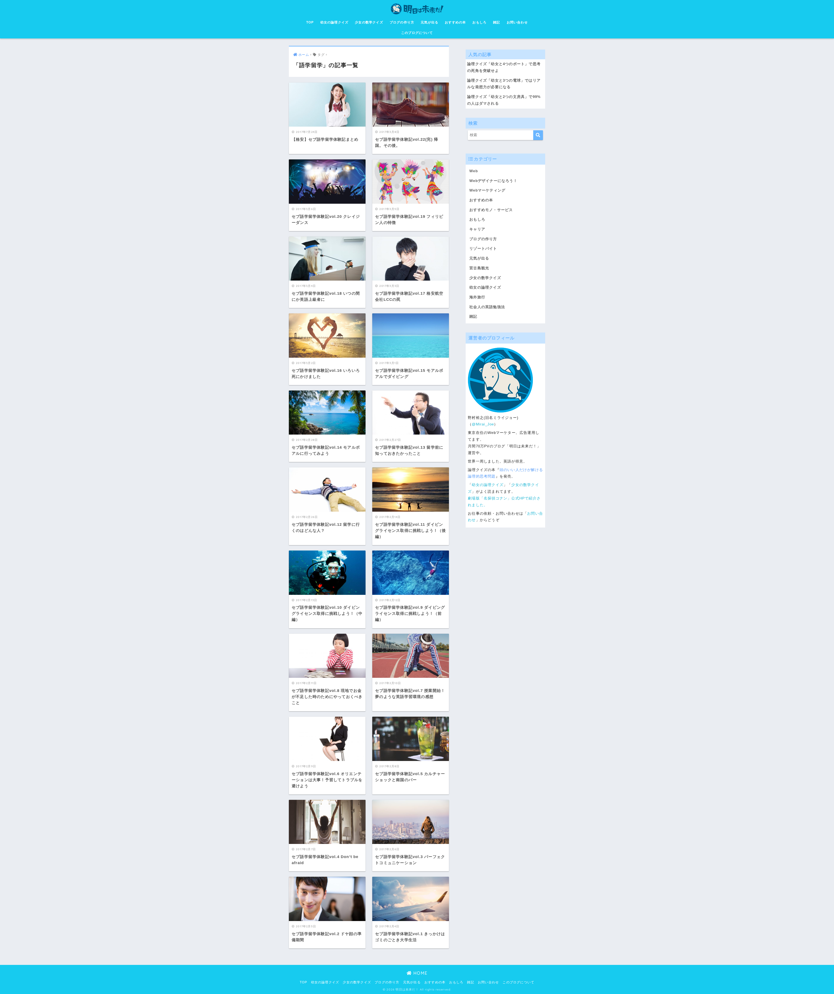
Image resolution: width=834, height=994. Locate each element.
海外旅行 (477, 297)
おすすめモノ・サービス (491, 210)
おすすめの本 (455, 22)
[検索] (538, 135)
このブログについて (417, 33)
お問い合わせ (517, 22)
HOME (419, 973)
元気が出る (429, 22)
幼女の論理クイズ (334, 22)
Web (473, 171)
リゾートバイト (483, 248)
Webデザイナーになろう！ (493, 181)
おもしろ (479, 22)
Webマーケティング (487, 190)
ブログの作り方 (402, 22)
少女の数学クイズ (369, 22)
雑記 (496, 22)
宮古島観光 (479, 268)
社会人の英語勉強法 (487, 307)
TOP (310, 22)
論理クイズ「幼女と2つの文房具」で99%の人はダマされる (504, 100)
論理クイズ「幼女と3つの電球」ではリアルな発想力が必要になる (504, 83)
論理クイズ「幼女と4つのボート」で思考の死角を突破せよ (504, 67)
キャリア (477, 229)
